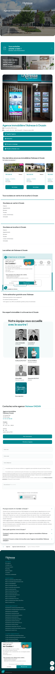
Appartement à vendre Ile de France (12, 620)
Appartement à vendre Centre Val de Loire (13, 622)
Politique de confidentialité (10, 574)
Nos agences (8, 563)
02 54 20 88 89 (7, 419)
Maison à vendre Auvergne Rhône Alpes (13, 579)
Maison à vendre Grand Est (10, 589)
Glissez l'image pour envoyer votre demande (27, 492)
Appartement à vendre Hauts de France (13, 618)
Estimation (9, 138)
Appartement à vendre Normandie (12, 613)
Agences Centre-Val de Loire (18, 546)
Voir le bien (14, 187)
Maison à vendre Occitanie (10, 596)
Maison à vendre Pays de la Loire (11, 598)
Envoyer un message (12, 144)
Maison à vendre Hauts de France (12, 591)
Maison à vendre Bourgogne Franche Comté (14, 581)
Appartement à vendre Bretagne (11, 611)
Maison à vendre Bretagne (10, 583)
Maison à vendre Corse (10, 602)
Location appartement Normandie (12, 641)
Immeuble (5, 217)
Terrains (5, 212)
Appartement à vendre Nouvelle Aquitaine (13, 615)
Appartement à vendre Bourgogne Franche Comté (15, 609)
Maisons (5, 206)
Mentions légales (8, 570)
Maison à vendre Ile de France (11, 593)
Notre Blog (7, 568)
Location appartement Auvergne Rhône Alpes (14, 635)
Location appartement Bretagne (11, 639)
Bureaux (5, 210)
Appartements (6, 208)
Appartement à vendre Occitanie (11, 624)
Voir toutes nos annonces (9, 160)
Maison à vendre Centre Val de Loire (12, 594)
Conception (7, 572)
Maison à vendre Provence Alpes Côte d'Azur (14, 600)
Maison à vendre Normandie (11, 585)
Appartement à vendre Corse (11, 630)
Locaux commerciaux (8, 214)
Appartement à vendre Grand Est (11, 617)
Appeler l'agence (11, 134)
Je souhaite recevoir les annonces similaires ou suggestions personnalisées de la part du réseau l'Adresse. (27, 468)
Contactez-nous (8, 565)
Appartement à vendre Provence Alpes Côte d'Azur (15, 628)
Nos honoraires (27, 436)
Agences (8, 546)
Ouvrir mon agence (9, 567)
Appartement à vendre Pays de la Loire (13, 626)
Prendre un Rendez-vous (12, 148)
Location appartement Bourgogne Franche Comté (15, 637)
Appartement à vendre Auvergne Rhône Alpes (14, 607)
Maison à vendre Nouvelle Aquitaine (12, 587)
